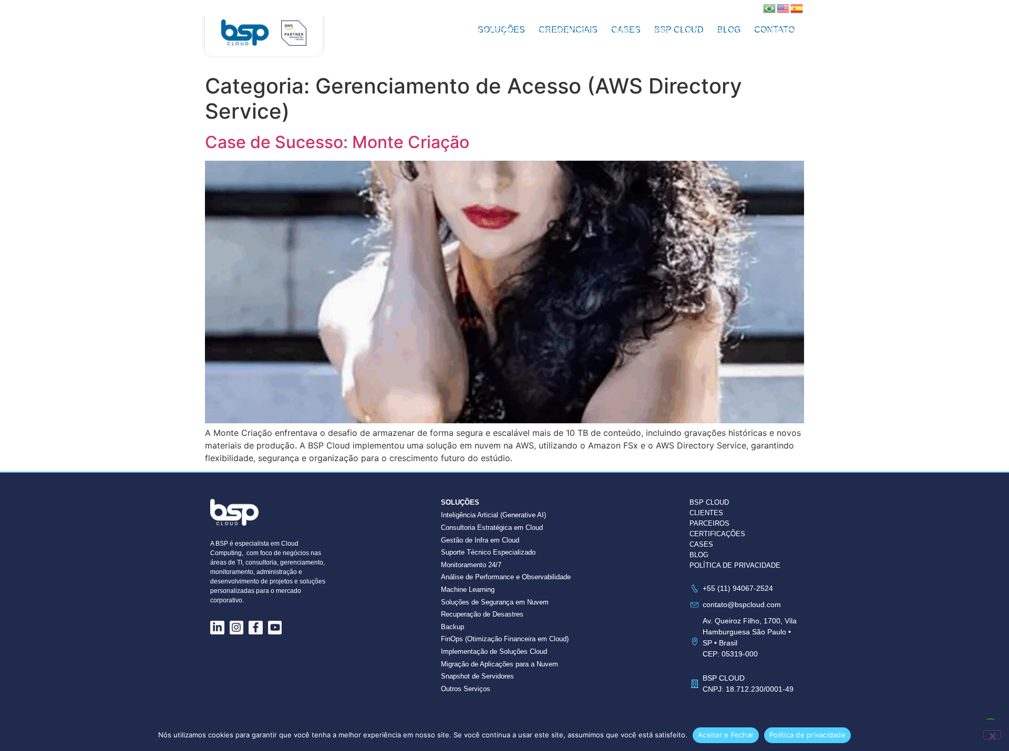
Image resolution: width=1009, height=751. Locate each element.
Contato (774, 31)
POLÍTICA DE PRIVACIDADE (734, 565)
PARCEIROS (709, 523)
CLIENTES (706, 513)
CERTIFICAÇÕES (717, 534)
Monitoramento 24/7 (471, 565)
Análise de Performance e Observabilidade (506, 577)
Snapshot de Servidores (477, 676)
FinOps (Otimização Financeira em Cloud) (505, 639)
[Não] (992, 734)
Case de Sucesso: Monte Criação (337, 142)
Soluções (496, 31)
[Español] (797, 7)
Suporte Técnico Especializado (488, 552)
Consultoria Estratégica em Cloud (492, 527)
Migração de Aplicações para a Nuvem (499, 664)
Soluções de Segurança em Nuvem (495, 602)
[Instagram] (237, 628)
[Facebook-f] (256, 628)
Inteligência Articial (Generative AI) (493, 515)
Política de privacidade (807, 735)
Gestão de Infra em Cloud (480, 540)
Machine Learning (468, 589)
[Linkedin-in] (217, 628)
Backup (452, 627)
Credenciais (564, 31)
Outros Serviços (465, 689)
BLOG (698, 555)
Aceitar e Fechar (726, 735)
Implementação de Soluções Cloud (494, 651)
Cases (622, 31)
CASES (701, 544)
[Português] (770, 7)
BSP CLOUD (676, 31)
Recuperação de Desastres (482, 614)
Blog (727, 31)
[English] (783, 7)
